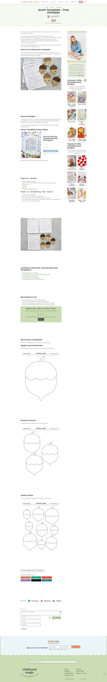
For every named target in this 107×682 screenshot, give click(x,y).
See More (85, 80)
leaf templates (51, 304)
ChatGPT (36, 577)
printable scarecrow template (28, 42)
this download (46, 342)
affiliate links (58, 23)
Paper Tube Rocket (82, 201)
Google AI (47, 577)
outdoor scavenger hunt (47, 39)
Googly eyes (25, 189)
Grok (36, 580)
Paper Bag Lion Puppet (82, 140)
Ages (52, 7)
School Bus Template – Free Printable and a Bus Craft (36, 274)
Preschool (58, 7)
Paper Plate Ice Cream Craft (72, 105)
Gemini (25, 580)
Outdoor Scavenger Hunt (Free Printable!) (33, 279)
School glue (25, 184)
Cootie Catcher (82, 184)
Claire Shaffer (56, 16)
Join (76, 646)
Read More (81, 75)
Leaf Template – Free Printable (30, 272)
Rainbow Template (72, 201)
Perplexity (47, 580)
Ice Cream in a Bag (71, 140)
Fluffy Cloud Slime (72, 168)
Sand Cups (71, 122)
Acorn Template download (29, 181)
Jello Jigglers (82, 168)
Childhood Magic (28, 2)
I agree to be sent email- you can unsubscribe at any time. (41, 317)
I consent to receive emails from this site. (59, 649)
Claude (25, 577)
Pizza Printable (71, 184)
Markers (24, 187)
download (25, 348)
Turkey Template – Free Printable (30, 277)
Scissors (24, 186)
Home (47, 7)
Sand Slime (82, 104)
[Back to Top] (104, 674)
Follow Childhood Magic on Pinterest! (32, 570)
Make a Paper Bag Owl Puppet (30, 276)
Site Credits (83, 679)
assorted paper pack (51, 182)
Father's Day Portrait (82, 123)
